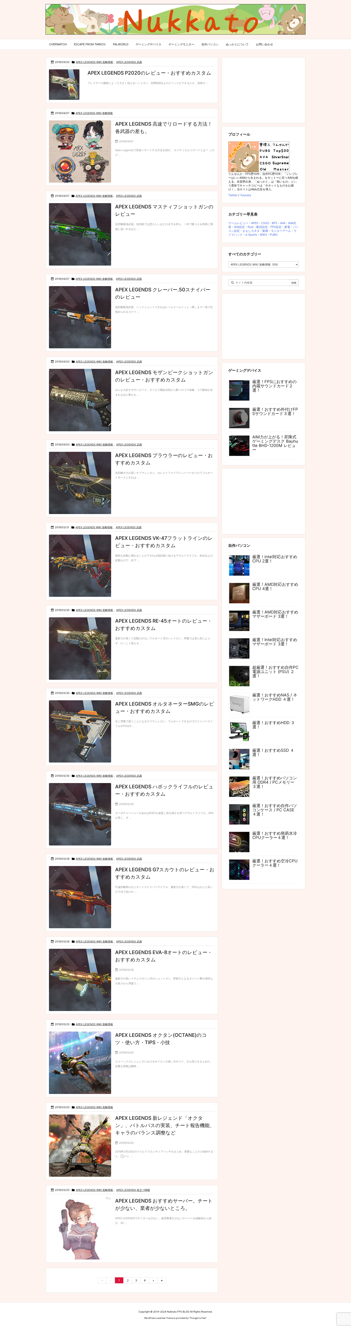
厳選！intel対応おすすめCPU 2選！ (274, 558)
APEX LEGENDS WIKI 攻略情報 (94, 62)
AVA (282, 223)
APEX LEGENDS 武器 (129, 62)
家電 (287, 227)
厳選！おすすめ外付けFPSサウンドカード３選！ (275, 411)
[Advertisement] (263, 89)
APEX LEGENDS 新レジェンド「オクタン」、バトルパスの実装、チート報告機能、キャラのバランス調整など (164, 1125)
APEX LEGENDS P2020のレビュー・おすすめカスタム (149, 73)
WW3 (263, 234)
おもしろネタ (251, 230)
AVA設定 (239, 227)
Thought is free (198, 1318)
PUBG (273, 234)
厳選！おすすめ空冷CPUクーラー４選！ (275, 863)
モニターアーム (281, 230)
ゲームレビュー (238, 223)
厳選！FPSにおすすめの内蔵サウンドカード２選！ (274, 386)
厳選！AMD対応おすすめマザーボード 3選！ (275, 614)
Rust (251, 227)
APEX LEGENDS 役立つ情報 (133, 1190)
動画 (265, 230)
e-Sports (251, 234)
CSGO (265, 223)
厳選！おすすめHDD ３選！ (273, 724)
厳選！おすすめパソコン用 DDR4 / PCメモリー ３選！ (274, 782)
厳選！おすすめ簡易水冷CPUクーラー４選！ (274, 835)
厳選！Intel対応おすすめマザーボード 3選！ (274, 641)
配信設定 (262, 227)
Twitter (232, 195)
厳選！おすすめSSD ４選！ (273, 752)
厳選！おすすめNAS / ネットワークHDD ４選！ (274, 697)
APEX (254, 223)
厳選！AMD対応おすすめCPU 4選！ (275, 586)
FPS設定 (276, 227)
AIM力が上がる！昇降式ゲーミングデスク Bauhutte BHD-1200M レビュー (275, 443)
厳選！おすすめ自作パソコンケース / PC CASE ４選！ (274, 810)
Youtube (245, 195)
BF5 (274, 223)
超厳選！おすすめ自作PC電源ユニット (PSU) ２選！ (275, 671)
